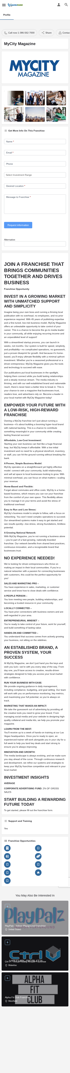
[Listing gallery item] (14, 98)
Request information (18, 225)
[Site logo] (16, 5)
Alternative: (10, 239)
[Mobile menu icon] (4, 5)
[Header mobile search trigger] (66, 5)
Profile (6, 15)
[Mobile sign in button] (59, 5)
